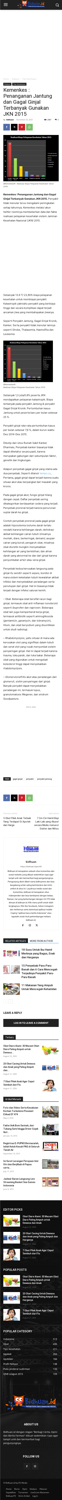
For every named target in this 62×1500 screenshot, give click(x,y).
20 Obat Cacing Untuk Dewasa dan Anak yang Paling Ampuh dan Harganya (40, 1236)
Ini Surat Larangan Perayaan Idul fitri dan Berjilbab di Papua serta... (20, 1164)
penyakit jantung (44, 779)
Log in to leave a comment (31, 1022)
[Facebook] (6, 127)
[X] (14, 127)
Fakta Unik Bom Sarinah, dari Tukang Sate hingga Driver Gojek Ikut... (20, 1128)
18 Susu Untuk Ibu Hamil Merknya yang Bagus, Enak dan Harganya (38, 953)
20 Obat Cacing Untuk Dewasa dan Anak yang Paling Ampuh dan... (19, 1067)
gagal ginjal (17, 779)
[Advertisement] (31, 42)
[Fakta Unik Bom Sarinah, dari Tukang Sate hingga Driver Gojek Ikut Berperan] (50, 1129)
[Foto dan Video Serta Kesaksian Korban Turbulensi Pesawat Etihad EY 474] (50, 1112)
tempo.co (45, 473)
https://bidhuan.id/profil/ (31, 866)
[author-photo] (31, 857)
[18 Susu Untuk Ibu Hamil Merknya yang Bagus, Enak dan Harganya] (11, 953)
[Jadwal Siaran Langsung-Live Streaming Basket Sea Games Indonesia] (50, 1182)
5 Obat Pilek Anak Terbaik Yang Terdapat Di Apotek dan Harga (17, 822)
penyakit (30, 779)
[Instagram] (31, 926)
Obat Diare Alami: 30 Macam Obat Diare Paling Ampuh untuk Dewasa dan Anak (41, 1219)
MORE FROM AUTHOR (41, 941)
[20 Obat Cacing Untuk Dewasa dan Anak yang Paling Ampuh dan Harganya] (50, 1067)
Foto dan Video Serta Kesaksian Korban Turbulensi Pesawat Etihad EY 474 (20, 1111)
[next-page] (11, 1001)
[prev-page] (5, 1001)
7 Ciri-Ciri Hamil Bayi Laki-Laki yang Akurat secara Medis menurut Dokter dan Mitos (46, 823)
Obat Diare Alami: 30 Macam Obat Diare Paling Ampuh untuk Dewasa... (21, 1049)
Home (6, 78)
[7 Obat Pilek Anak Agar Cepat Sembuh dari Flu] (50, 1085)
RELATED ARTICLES (15, 941)
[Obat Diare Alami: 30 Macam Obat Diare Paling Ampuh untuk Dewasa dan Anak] (50, 1050)
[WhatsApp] (29, 127)
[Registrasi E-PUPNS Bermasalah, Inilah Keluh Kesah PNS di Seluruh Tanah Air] (50, 1146)
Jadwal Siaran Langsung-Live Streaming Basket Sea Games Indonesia (19, 1182)
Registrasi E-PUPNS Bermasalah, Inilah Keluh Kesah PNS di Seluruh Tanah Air (21, 1146)
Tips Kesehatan (29, 78)
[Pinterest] (22, 127)
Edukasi (15, 78)
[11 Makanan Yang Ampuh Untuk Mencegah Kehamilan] (11, 989)
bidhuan (10, 119)
